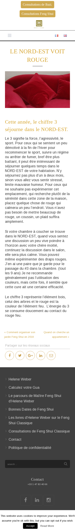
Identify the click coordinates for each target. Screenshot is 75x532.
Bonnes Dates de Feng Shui (31, 409)
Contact (15, 439)
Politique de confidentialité (30, 448)
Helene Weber (20, 379)
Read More (47, 525)
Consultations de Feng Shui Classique (39, 431)
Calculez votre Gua (24, 388)
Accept (30, 525)
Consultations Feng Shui (38, 13)
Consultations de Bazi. (37, 4)
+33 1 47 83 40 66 (37, 484)
